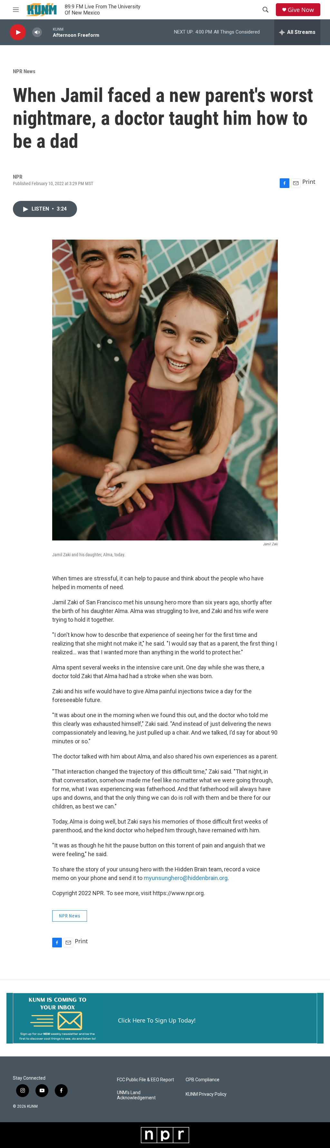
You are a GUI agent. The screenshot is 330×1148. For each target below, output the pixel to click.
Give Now (301, 9)
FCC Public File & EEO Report (145, 1079)
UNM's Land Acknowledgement (136, 1095)
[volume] (37, 32)
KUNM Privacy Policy (206, 1094)
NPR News (24, 71)
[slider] (47, 32)
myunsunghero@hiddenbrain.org (186, 878)
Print (308, 181)
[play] (18, 32)
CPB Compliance (202, 1079)
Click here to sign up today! (157, 1020)
